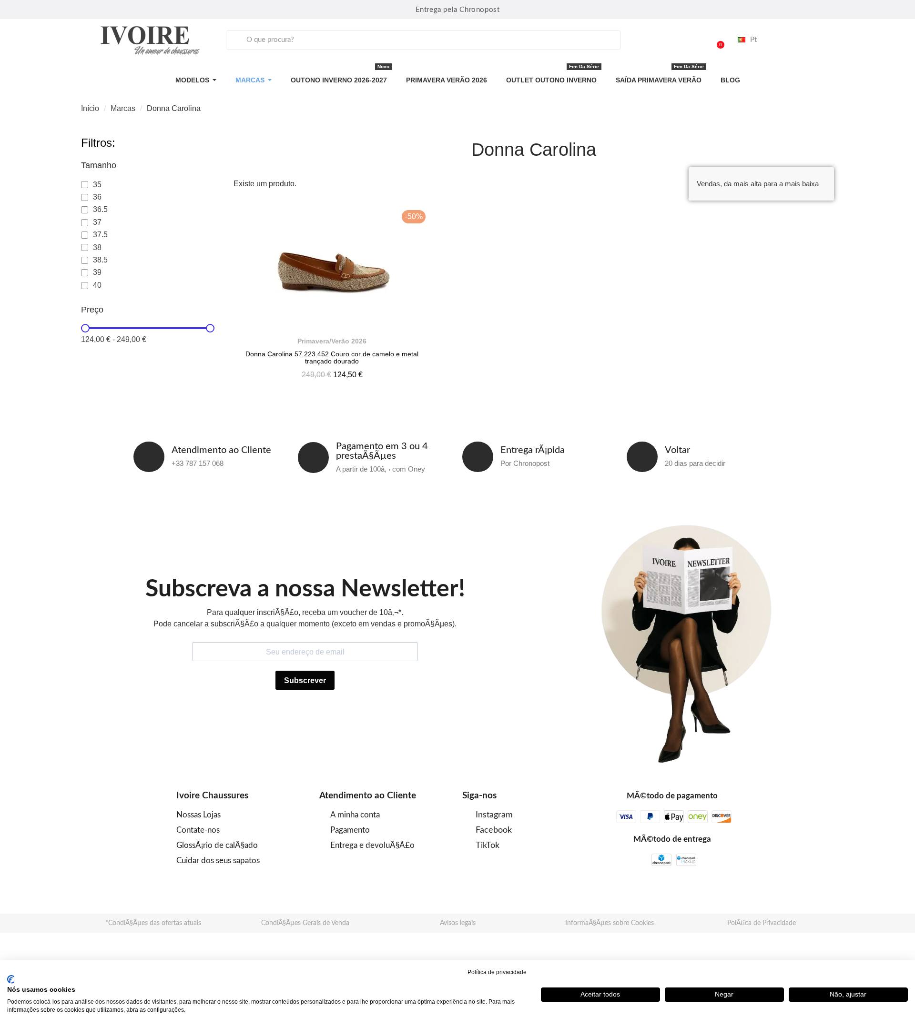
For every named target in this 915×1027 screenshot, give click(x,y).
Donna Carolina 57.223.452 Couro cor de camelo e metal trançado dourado (331, 357)
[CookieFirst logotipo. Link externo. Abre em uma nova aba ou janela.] (10, 979)
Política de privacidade (497, 972)
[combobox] (423, 40)
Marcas (123, 108)
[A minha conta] (692, 40)
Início (90, 108)
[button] (716, 40)
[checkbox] (91, 185)
